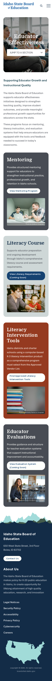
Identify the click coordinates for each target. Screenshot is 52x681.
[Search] (41, 6)
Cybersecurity (11, 626)
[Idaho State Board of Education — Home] (18, 6)
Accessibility (10, 614)
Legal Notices (11, 602)
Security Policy (12, 608)
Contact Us (12, 558)
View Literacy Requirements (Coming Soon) (25, 276)
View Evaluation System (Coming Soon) (23, 466)
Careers (8, 632)
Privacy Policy (11, 620)
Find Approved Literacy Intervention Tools (23, 378)
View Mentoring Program (23, 191)
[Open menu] (49, 5)
